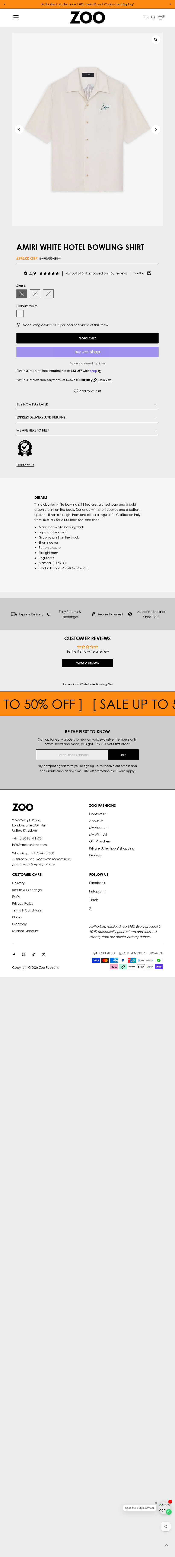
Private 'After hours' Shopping (111, 848)
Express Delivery (31, 614)
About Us (96, 821)
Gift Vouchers (100, 841)
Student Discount (25, 931)
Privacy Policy (23, 903)
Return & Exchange (27, 890)
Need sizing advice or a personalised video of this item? (66, 325)
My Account (98, 827)
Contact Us (97, 814)
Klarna (17, 917)
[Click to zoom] (156, 39)
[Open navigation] (16, 17)
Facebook (97, 882)
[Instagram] (23, 954)
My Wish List (98, 834)
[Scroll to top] (166, 1545)
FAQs (16, 896)
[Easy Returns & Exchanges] (48, 615)
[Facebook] (14, 954)
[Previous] (19, 129)
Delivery (18, 883)
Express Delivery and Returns (40, 417)
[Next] (156, 129)
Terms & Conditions (26, 910)
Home (66, 684)
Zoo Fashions (49, 967)
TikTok (93, 900)
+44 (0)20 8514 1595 (26, 838)
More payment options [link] (87, 363)
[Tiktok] (33, 954)
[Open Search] (153, 17)
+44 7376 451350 (42, 853)
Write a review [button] (87, 663)
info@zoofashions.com (29, 844)
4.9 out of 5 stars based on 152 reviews (96, 273)
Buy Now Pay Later (32, 404)
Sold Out (87, 338)
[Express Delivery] (14, 615)
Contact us (25, 465)
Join (123, 755)
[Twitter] (44, 954)
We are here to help (32, 430)
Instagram (97, 891)
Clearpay (19, 924)
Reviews (95, 855)
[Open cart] (160, 17)
